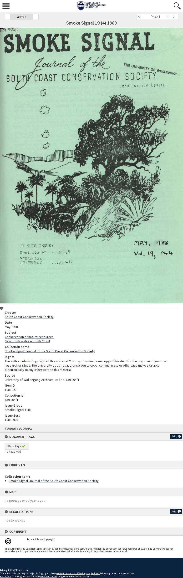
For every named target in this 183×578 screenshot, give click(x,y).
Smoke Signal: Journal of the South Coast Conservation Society (54, 481)
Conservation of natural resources (29, 337)
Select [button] (169, 17)
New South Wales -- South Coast (27, 341)
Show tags (14, 446)
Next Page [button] (174, 17)
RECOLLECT (5, 576)
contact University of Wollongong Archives (78, 573)
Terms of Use (21, 570)
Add (174, 436)
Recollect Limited (48, 576)
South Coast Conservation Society (29, 317)
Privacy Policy (7, 570)
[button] (7, 17)
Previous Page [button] (140, 17)
